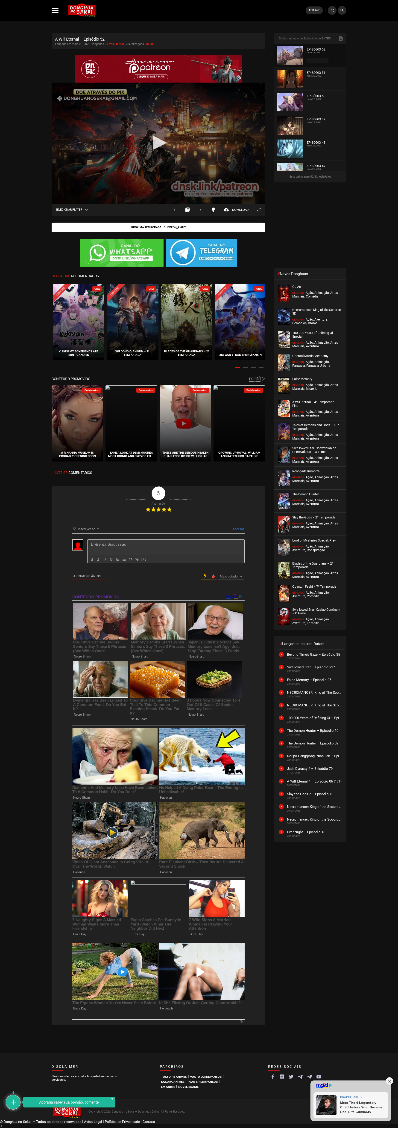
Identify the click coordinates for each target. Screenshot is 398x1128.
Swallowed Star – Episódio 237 (311, 667)
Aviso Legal (93, 1122)
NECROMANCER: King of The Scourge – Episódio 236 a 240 (314, 705)
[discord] (282, 1076)
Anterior (174, 210)
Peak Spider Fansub (203, 1081)
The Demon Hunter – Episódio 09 (312, 743)
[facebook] (272, 1076)
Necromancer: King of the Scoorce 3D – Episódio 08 (314, 819)
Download (236, 210)
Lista (187, 210)
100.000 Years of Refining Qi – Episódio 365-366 (314, 718)
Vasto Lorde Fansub (206, 1076)
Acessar (238, 529)
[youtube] (318, 1076)
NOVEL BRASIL (188, 1087)
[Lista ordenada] (117, 559)
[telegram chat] (309, 1076)
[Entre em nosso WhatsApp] (122, 253)
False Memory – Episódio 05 (309, 680)
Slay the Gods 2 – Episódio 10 (310, 794)
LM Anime (168, 1087)
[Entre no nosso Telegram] (201, 253)
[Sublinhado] (105, 559)
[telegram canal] (300, 1076)
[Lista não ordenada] (124, 559)
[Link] (137, 559)
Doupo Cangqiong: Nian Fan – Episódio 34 (314, 756)
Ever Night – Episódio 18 (306, 832)
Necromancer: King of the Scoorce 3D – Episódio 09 (314, 807)
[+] (143, 559)
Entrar (314, 10)
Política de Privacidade (122, 1122)
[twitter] (291, 1076)
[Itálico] (98, 559)
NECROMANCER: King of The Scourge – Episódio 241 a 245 (314, 692)
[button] (238, 367)
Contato (149, 1122)
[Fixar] (111, 559)
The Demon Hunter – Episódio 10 (312, 731)
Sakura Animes (172, 1081)
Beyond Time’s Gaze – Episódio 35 (313, 654)
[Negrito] (92, 559)
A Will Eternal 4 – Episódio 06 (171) (314, 781)
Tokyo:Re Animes (174, 1076)
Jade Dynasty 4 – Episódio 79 (310, 769)
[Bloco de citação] (130, 559)
